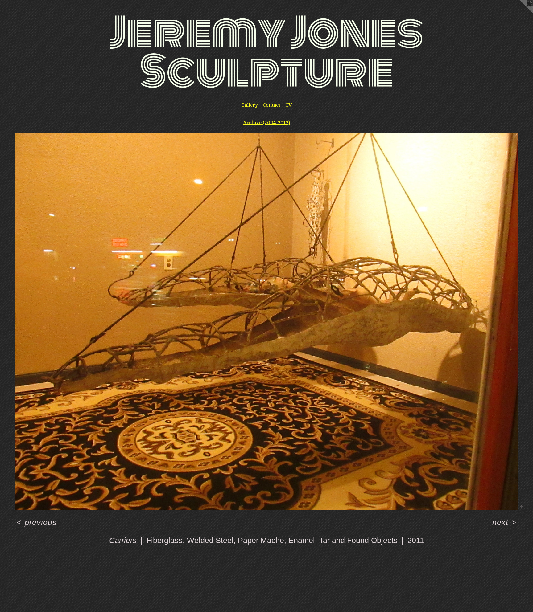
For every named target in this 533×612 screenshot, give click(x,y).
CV (288, 105)
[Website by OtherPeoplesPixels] (520, 12)
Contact (271, 105)
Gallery (249, 105)
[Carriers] (266, 321)
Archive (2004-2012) (266, 122)
